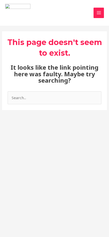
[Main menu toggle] (99, 13)
